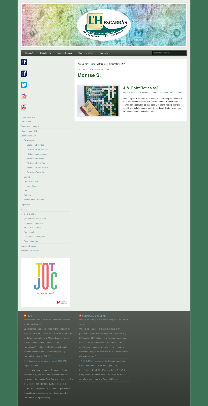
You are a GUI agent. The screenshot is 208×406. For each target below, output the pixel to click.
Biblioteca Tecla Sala (36, 172)
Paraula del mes (31, 232)
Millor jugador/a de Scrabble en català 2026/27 (44, 360)
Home (92, 63)
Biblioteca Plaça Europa (37, 163)
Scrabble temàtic (31, 241)
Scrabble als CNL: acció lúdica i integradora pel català (48, 319)
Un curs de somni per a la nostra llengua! (97, 319)
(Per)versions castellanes (35, 218)
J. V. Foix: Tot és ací (140, 87)
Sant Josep (32, 185)
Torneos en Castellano (31, 250)
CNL (26, 190)
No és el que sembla (33, 227)
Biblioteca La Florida (36, 158)
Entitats (27, 195)
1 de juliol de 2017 (130, 92)
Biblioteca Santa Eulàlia (37, 167)
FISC (29, 315)
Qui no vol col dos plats (34, 236)
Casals (27, 176)
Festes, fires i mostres (34, 199)
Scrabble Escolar (64, 52)
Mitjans (24, 209)
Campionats (45, 52)
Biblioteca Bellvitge (35, 144)
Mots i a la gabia (175, 92)
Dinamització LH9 (28, 135)
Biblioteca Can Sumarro (37, 149)
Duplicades (26, 204)
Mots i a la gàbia (85, 52)
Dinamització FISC (29, 130)
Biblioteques (29, 140)
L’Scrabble (103, 52)
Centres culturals (31, 181)
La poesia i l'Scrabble (159, 92)
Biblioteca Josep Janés (37, 153)
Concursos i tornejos (30, 126)
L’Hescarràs (29, 52)
